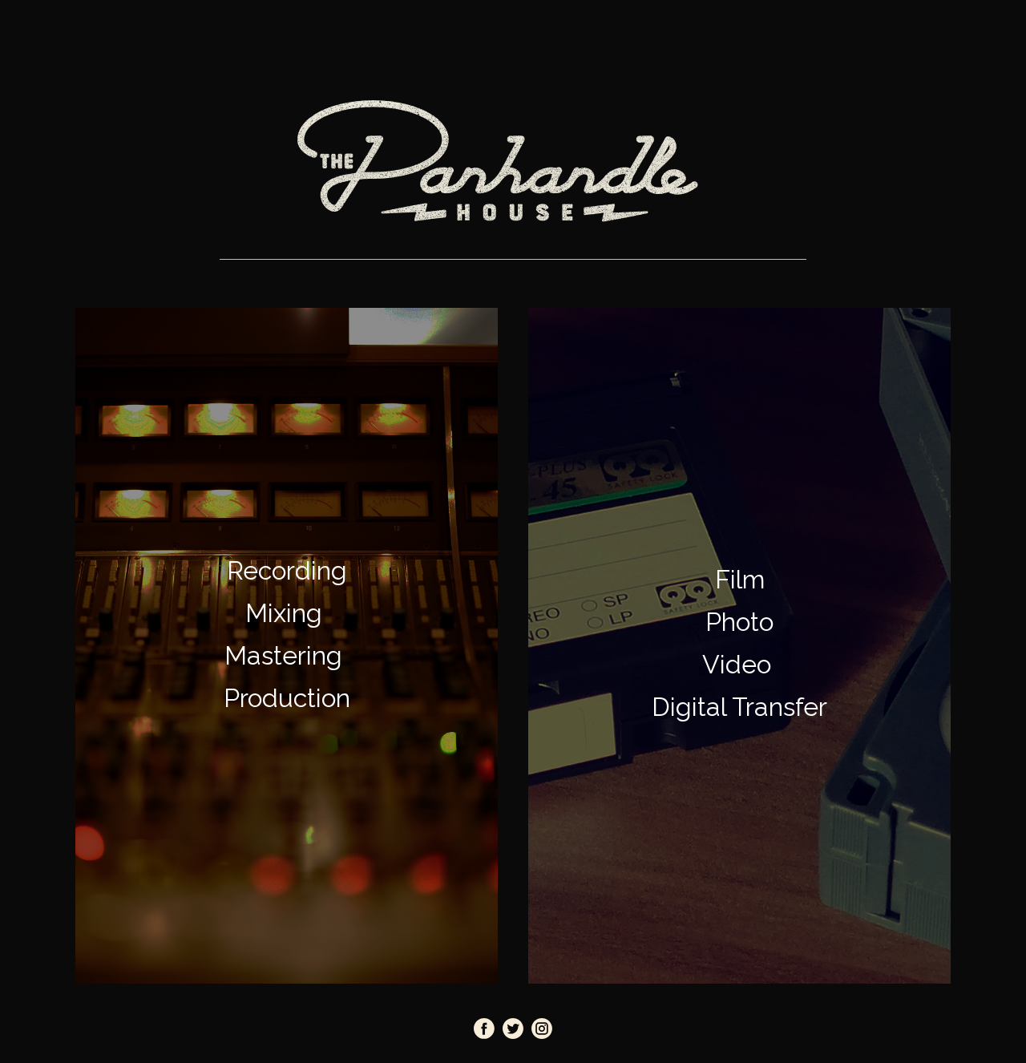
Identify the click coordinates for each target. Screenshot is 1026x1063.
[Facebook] (484, 1028)
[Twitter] (513, 1028)
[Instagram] (541, 1028)
